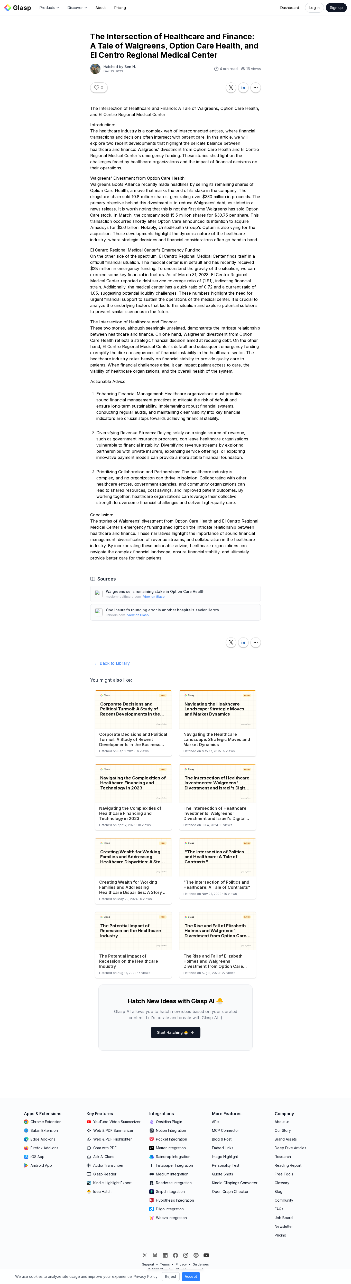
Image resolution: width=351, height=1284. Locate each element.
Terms (165, 1264)
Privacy (181, 1264)
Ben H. (130, 66)
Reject (170, 1276)
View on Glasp (154, 596)
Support (148, 1264)
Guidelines (201, 1264)
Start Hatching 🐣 (172, 1032)
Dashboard (289, 7)
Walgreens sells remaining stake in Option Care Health (155, 591)
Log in (314, 7)
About (101, 7)
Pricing (120, 7)
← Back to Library (112, 663)
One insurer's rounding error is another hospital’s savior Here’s (162, 610)
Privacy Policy (146, 1276)
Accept (191, 1276)
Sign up (336, 7)
